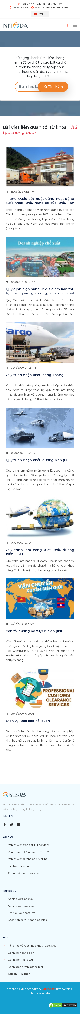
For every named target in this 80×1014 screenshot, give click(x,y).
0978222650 (20, 7)
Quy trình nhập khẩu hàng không (34, 375)
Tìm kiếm (55, 86)
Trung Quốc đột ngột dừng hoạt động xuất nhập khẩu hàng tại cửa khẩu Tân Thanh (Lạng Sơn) (40, 203)
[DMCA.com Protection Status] (62, 1005)
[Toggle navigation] (74, 25)
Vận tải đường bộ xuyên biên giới (34, 631)
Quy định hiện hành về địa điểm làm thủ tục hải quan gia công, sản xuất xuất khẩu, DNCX (40, 293)
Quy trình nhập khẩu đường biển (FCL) (39, 460)
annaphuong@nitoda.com (51, 7)
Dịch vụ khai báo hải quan (28, 721)
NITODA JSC (49, 989)
